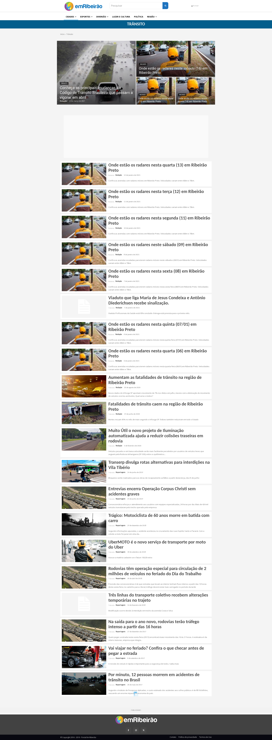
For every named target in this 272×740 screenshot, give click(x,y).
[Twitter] (143, 730)
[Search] (165, 5)
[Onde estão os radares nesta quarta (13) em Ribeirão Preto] (84, 174)
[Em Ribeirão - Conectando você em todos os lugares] (83, 5)
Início (62, 34)
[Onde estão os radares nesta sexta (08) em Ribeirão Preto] (84, 280)
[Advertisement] (136, 136)
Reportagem (120, 472)
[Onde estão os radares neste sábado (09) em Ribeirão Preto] (84, 253)
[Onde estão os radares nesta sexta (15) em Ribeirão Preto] (155, 91)
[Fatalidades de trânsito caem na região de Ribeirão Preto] (84, 413)
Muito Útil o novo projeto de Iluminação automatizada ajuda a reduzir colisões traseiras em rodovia (155, 436)
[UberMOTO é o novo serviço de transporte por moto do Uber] (84, 551)
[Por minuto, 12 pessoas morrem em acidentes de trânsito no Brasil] (84, 683)
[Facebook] (128, 730)
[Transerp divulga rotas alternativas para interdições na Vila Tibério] (84, 471)
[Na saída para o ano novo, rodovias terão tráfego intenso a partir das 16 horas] (84, 630)
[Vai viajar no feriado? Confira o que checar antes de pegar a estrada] (84, 657)
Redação (118, 175)
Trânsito (64, 83)
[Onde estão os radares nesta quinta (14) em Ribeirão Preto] (195, 91)
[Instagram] (136, 730)
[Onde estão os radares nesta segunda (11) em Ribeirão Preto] (84, 227)
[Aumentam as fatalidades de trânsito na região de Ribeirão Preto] (84, 386)
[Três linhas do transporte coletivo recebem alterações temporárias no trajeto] (84, 604)
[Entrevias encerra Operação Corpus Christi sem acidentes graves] (84, 498)
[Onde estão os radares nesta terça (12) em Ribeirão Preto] (84, 200)
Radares (143, 64)
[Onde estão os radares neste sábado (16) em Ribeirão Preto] (175, 59)
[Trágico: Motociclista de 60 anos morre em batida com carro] (84, 524)
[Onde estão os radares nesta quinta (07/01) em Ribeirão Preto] (84, 333)
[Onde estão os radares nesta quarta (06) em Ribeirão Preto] (84, 360)
